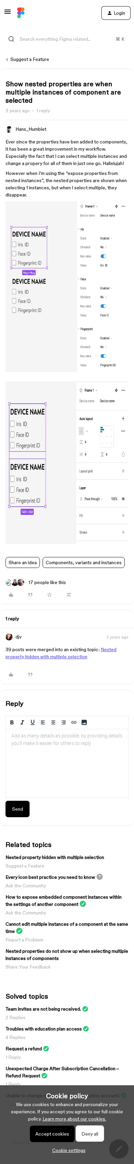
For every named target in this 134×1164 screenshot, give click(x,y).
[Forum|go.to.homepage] (20, 13)
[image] (67, 370)
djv (18, 637)
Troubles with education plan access (43, 1029)
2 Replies (15, 1017)
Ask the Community (25, 885)
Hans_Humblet (30, 129)
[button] (7, 14)
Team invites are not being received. (43, 1009)
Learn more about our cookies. (74, 1119)
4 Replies (15, 1037)
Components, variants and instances (84, 562)
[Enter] (11, 39)
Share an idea (23, 562)
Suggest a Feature (29, 59)
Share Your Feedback (28, 967)
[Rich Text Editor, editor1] (67, 763)
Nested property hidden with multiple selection (54, 857)
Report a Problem (24, 939)
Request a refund (23, 1048)
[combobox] (67, 39)
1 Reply (13, 1057)
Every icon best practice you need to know (50, 877)
